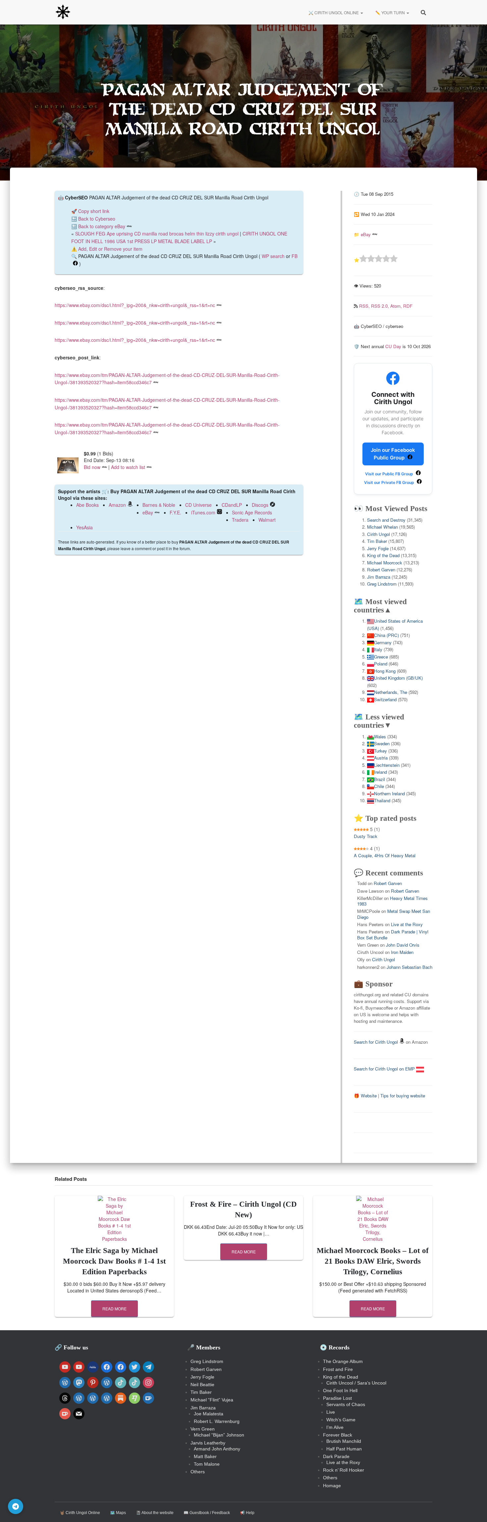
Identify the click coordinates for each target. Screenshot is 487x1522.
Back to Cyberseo (96, 218)
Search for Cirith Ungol (376, 1042)
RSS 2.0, (380, 306)
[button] (361, 12)
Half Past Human (344, 1448)
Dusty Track (365, 836)
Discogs (260, 504)
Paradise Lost (337, 1398)
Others (197, 1471)
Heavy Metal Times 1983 (392, 901)
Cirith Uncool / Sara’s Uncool (356, 1383)
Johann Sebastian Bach (409, 967)
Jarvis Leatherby (207, 1442)
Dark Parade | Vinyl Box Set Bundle (392, 934)
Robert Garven (381, 569)
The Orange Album (343, 1361)
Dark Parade (336, 1456)
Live (330, 1412)
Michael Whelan (382, 527)
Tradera (240, 519)
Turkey (380, 751)
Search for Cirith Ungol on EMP (385, 1069)
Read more (114, 1308)
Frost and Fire (338, 1369)
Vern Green (202, 1429)
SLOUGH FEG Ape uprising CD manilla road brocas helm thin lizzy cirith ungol (157, 233)
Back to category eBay (101, 226)
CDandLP (232, 504)
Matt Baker (205, 1456)
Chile (379, 786)
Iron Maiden (402, 952)
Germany (383, 642)
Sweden (382, 743)
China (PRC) (386, 635)
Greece (381, 657)
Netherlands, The (390, 692)
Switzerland (385, 699)
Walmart (267, 519)
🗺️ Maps (118, 1512)
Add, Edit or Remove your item (110, 248)
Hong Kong (385, 671)
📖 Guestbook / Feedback (207, 1512)
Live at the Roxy (407, 924)
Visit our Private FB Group (389, 482)
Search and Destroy (386, 520)
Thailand (382, 800)
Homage (332, 1485)
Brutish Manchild (343, 1441)
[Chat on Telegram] (15, 1506)
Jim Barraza (378, 577)
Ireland (380, 772)
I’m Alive (335, 1427)
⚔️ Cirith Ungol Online (333, 12)
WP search (273, 256)
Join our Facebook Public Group (393, 454)
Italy (378, 649)
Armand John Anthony (217, 1448)
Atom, (396, 306)
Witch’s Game (340, 1419)
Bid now (92, 467)
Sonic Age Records (252, 512)
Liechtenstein (387, 765)
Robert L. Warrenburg (217, 1421)
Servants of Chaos (345, 1404)
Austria (381, 758)
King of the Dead (383, 555)
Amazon (117, 504)
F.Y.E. (175, 512)
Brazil (379, 779)
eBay (147, 512)
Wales (380, 736)
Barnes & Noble (158, 504)
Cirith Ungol (378, 534)
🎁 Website (365, 1095)
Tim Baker (377, 541)
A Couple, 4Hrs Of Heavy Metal (384, 855)
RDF (407, 306)
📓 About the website (155, 1512)
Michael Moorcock (384, 562)
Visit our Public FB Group (389, 473)
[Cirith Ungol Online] (63, 12)
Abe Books (87, 504)
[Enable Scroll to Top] (473, 1508)
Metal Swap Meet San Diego (393, 914)
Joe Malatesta (208, 1413)
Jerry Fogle (378, 548)
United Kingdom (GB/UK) (398, 678)
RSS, (365, 306)
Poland (380, 663)
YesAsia (84, 527)
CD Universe (198, 504)
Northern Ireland (389, 793)
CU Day (393, 346)
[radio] (363, 259)
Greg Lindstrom (382, 584)
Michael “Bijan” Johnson (219, 1435)
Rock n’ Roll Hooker (343, 1470)
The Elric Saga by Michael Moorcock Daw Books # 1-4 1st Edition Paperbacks (114, 1261)
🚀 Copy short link (90, 211)
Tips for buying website (402, 1095)
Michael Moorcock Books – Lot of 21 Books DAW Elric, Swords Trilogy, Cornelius (373, 1261)
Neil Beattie (202, 1384)
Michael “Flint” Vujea (211, 1399)
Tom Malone (207, 1464)
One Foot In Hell (340, 1390)
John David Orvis (402, 945)
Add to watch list (128, 467)
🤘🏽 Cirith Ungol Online (80, 1512)
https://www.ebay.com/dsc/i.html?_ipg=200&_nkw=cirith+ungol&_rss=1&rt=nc (135, 305)
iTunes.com (203, 512)
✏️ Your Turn (390, 12)
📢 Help (247, 1512)
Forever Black (337, 1435)
